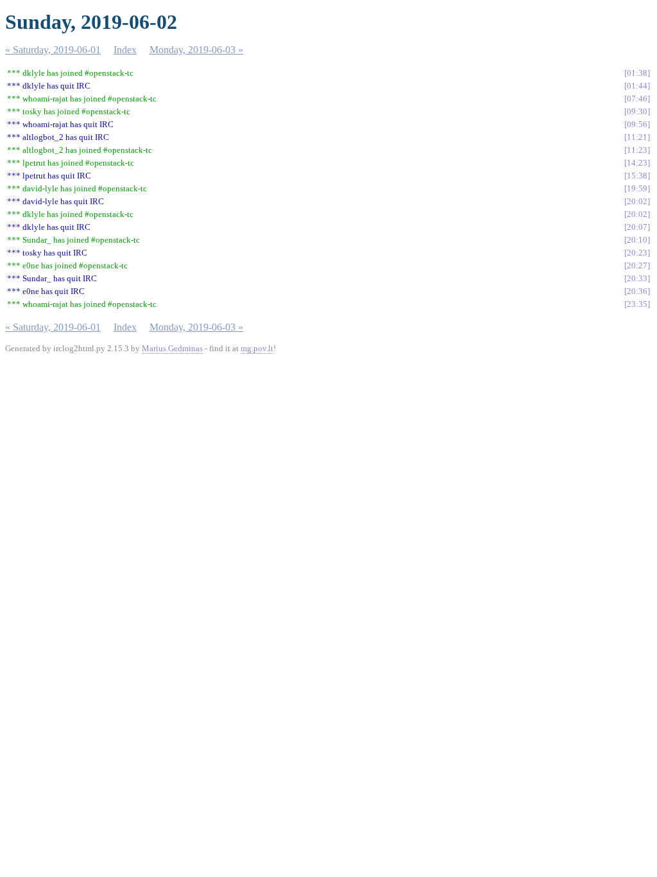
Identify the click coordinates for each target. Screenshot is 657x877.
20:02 (637, 201)
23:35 (637, 304)
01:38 (637, 73)
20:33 (637, 278)
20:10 (637, 240)
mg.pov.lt (257, 348)
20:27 (637, 265)
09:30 (637, 111)
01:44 (637, 86)
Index (125, 49)
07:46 (637, 98)
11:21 (637, 137)
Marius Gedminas (172, 348)
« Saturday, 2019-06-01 (53, 49)
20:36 (637, 291)
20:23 (637, 252)
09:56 (637, 124)
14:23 (637, 163)
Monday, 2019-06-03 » (196, 49)
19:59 (637, 188)
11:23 (637, 150)
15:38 (637, 175)
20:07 (637, 227)
